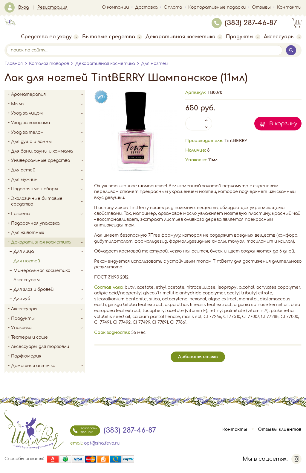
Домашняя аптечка (33, 366)
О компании (115, 7)
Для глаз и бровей (33, 289)
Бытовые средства (108, 36)
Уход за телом (27, 132)
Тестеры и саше (29, 337)
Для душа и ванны (31, 141)
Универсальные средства (40, 160)
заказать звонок (88, 430)
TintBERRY (235, 141)
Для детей (23, 170)
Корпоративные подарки (217, 7)
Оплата (173, 7)
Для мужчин (24, 179)
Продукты (239, 36)
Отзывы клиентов (280, 429)
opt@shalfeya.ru (102, 443)
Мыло (17, 104)
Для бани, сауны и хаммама (42, 151)
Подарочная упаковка (35, 223)
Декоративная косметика (180, 36)
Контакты (289, 7)
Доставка (146, 7)
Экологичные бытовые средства (36, 201)
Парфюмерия (26, 356)
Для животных (27, 232)
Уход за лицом (27, 113)
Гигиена (20, 214)
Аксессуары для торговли (40, 346)
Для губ (21, 298)
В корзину (283, 124)
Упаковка (21, 328)
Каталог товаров (49, 63)
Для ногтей (154, 63)
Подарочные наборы (34, 189)
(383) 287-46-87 (251, 23)
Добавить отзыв (198, 357)
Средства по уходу (46, 36)
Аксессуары (279, 36)
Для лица (23, 251)
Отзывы (261, 7)
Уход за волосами (30, 123)
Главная (13, 63)
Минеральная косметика (41, 270)
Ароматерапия (28, 94)
